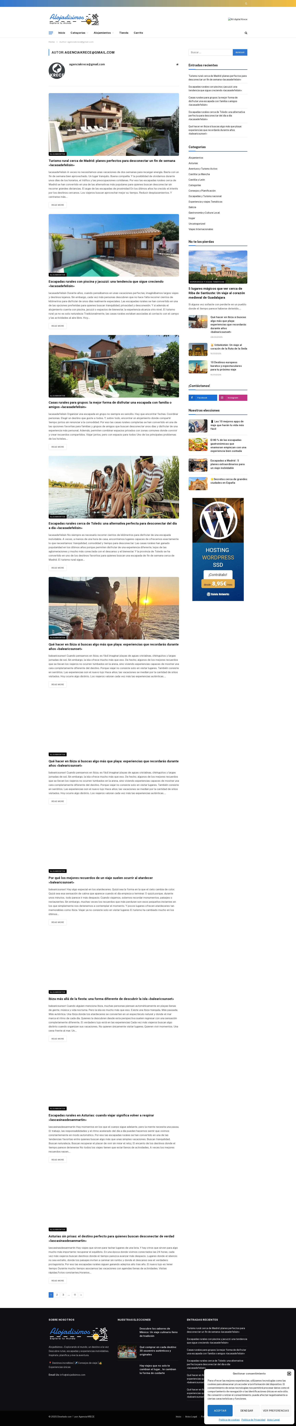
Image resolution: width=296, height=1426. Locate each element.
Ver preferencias (276, 1410)
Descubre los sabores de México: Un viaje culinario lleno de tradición (159, 1332)
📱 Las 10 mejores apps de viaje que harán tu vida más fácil (227, 425)
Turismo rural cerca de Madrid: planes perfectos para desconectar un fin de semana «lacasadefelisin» (112, 163)
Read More (58, 205)
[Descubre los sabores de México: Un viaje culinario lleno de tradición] (127, 1333)
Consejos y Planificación (202, 190)
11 (75, 1295)
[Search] (245, 33)
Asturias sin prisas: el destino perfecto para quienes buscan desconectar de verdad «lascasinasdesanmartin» (111, 1238)
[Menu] (51, 33)
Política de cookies (229, 1419)
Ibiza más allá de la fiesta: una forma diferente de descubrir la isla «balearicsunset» (111, 999)
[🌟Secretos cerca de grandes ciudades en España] (198, 483)
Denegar (247, 1410)
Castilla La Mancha (199, 174)
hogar (192, 218)
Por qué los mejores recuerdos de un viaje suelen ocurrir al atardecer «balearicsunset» (101, 880)
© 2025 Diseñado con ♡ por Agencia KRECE (72, 1416)
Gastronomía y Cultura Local (204, 212)
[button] (289, 1373)
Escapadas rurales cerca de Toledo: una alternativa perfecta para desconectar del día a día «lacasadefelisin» (113, 525)
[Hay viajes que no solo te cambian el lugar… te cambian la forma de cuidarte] (127, 1370)
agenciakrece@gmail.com (87, 64)
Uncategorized (197, 223)
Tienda (123, 32)
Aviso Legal (273, 1419)
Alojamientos (102, 32)
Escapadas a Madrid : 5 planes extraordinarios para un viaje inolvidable (228, 464)
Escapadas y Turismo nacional (205, 196)
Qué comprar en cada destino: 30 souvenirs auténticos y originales (158, 1351)
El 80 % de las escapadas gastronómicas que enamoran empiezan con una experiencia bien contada (228, 445)
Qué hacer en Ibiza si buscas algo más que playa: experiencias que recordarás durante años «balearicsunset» (114, 646)
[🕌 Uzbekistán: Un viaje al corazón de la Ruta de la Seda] (198, 349)
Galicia (192, 207)
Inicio (61, 32)
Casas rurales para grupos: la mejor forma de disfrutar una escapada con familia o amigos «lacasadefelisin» (110, 404)
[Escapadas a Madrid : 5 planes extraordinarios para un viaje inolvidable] (198, 465)
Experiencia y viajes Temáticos (205, 201)
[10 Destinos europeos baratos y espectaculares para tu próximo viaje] (198, 366)
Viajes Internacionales (201, 229)
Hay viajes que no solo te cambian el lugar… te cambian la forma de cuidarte (158, 1369)
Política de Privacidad (253, 1419)
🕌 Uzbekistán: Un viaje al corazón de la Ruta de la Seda (229, 346)
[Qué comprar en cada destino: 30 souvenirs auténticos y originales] (127, 1351)
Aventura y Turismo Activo (203, 168)
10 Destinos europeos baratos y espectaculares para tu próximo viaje (226, 366)
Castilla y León (197, 179)
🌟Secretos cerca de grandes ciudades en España (229, 481)
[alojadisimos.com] (74, 19)
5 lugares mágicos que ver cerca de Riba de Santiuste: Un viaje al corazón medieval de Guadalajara (217, 293)
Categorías (78, 32)
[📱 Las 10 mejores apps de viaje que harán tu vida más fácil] (198, 425)
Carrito (138, 32)
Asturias (193, 163)
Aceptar (220, 1410)
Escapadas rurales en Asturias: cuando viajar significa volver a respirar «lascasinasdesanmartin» (101, 1117)
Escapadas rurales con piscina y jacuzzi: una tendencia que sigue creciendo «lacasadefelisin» (106, 284)
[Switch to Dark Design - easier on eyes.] (245, 3)
